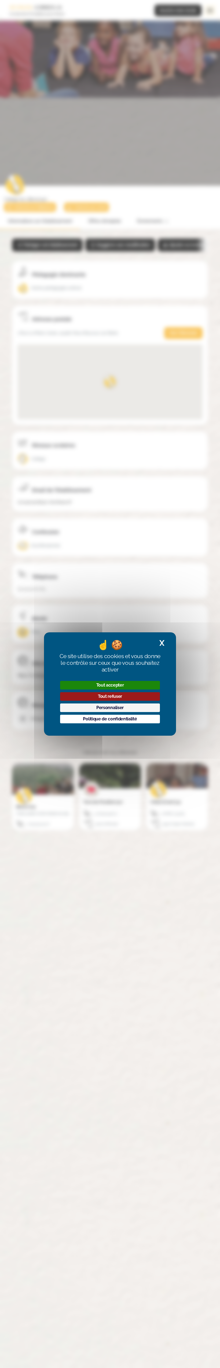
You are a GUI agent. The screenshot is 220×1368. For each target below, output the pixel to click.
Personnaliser (110, 707)
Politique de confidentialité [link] (110, 718)
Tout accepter (110, 685)
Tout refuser (110, 696)
